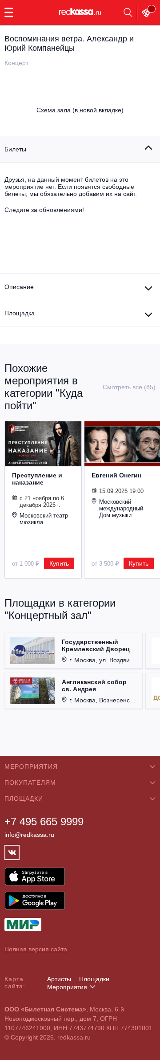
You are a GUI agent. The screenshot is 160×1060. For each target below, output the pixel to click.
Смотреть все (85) (129, 387)
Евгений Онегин (116, 475)
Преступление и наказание (37, 479)
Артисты (59, 979)
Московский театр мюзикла (44, 519)
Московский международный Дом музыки (121, 508)
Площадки (94, 979)
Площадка (19, 313)
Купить (59, 563)
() (80, 110)
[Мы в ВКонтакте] (12, 852)
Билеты (15, 149)
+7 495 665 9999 (44, 821)
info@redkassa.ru (29, 834)
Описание (19, 286)
